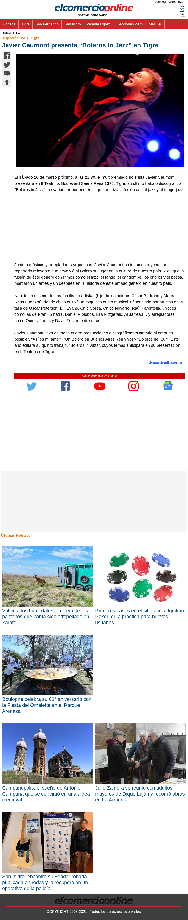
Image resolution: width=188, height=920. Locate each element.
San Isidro (72, 24)
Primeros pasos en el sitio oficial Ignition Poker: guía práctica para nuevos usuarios (139, 616)
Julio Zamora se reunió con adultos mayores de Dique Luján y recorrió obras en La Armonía (140, 794)
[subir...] (6, 83)
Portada (9, 24)
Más (152, 24)
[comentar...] (6, 74)
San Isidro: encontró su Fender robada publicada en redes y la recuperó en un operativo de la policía (45, 882)
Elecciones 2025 (129, 24)
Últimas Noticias (15, 535)
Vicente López (98, 24)
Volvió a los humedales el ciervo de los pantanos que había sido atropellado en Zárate (45, 616)
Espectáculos (14, 38)
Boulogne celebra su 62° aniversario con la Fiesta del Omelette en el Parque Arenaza (46, 705)
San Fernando (47, 24)
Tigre (25, 24)
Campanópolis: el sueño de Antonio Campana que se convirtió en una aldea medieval (46, 794)
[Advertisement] (97, 227)
